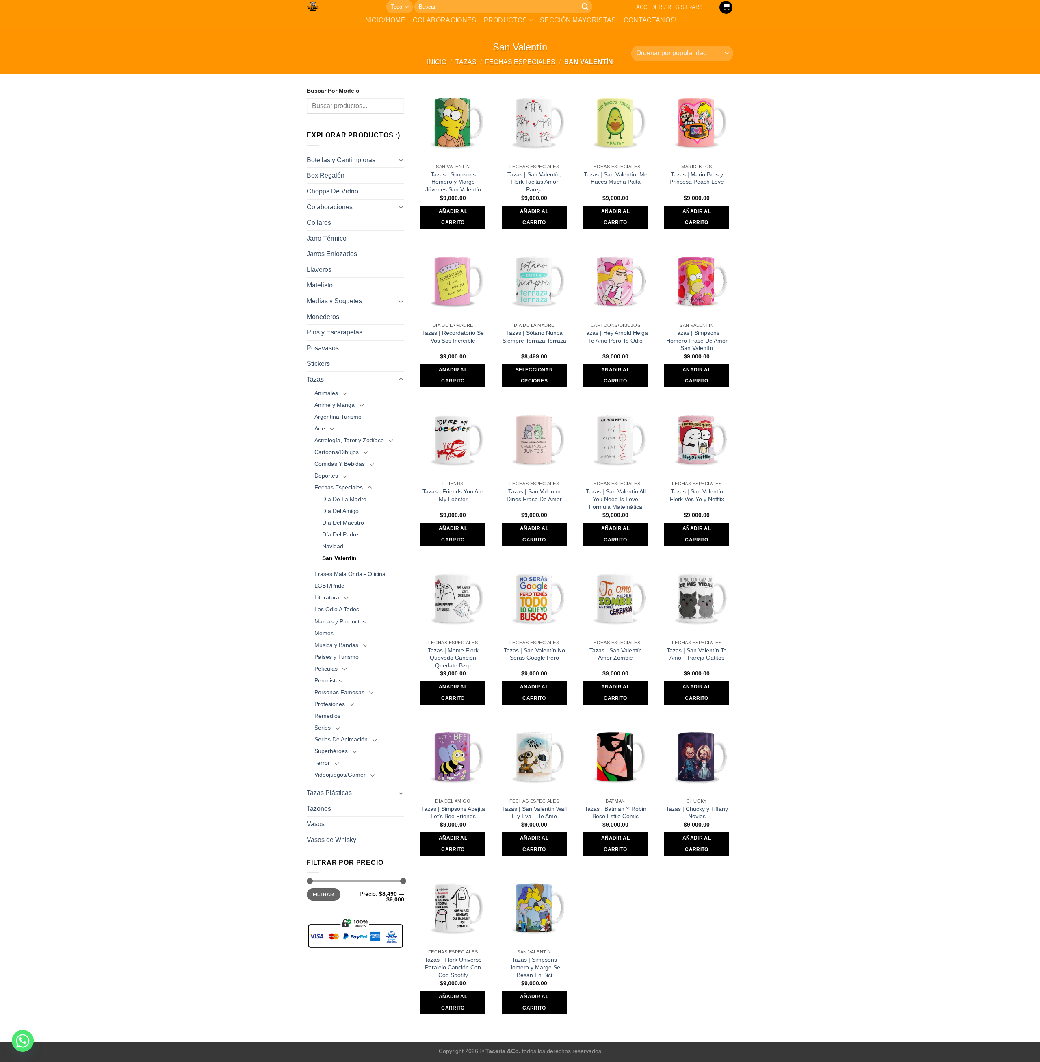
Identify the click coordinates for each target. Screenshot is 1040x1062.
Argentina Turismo (338, 416)
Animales (326, 393)
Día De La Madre (344, 499)
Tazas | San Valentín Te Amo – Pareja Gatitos (697, 654)
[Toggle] (401, 160)
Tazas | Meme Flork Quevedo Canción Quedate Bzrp (453, 658)
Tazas (466, 62)
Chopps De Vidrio (332, 191)
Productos (505, 20)
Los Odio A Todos (336, 609)
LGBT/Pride (329, 585)
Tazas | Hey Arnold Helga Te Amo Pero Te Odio (615, 337)
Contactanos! (650, 20)
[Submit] (585, 7)
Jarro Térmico (327, 238)
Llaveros (319, 269)
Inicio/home (384, 20)
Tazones (319, 808)
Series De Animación (341, 739)
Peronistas (328, 680)
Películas (326, 668)
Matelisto (320, 285)
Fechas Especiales (520, 62)
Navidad (332, 546)
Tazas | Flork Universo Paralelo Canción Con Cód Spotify (453, 967)
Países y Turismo (336, 657)
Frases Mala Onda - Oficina (350, 574)
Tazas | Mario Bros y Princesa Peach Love (697, 178)
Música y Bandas (336, 645)
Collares (319, 222)
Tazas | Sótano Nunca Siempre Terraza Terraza (534, 337)
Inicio (436, 62)
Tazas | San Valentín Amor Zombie (615, 654)
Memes (324, 633)
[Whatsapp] (23, 1041)
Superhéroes (331, 751)
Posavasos (323, 348)
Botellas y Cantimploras (341, 159)
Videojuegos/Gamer (340, 774)
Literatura (326, 597)
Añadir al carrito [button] (453, 217)
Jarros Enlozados (332, 253)
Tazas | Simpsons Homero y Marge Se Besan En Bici (534, 967)
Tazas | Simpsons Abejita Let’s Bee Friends (453, 813)
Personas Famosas (339, 692)
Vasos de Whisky (331, 839)
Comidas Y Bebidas (339, 463)
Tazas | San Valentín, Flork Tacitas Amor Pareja (534, 182)
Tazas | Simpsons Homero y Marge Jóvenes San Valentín (453, 182)
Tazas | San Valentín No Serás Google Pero (534, 654)
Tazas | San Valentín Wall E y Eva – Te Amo (534, 813)
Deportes (326, 475)
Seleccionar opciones (534, 375)
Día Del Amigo (340, 511)
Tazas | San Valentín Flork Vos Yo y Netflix (697, 495)
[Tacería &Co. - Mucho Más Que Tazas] (340, 6)
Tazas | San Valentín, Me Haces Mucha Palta (616, 178)
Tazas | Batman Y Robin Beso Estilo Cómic (615, 813)
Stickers (318, 363)
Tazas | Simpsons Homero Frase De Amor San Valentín (697, 340)
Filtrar (323, 894)
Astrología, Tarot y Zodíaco (349, 440)
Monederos (323, 316)
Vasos (316, 824)
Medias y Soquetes (334, 301)
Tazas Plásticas (329, 792)
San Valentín (339, 558)
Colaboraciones (444, 20)
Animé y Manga (334, 405)
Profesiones (329, 704)
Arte (319, 428)
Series (322, 727)
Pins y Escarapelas (334, 332)
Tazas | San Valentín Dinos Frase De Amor (534, 495)
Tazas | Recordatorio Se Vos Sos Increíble (453, 337)
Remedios (327, 715)
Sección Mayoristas (578, 20)
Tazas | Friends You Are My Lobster (452, 495)
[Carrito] (725, 7)
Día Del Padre (340, 534)
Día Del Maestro (343, 522)
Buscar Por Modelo (333, 90)
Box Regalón (325, 175)
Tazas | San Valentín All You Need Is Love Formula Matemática (616, 499)
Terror (322, 763)
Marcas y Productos (340, 621)
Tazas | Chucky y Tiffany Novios (697, 813)
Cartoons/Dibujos (336, 452)
